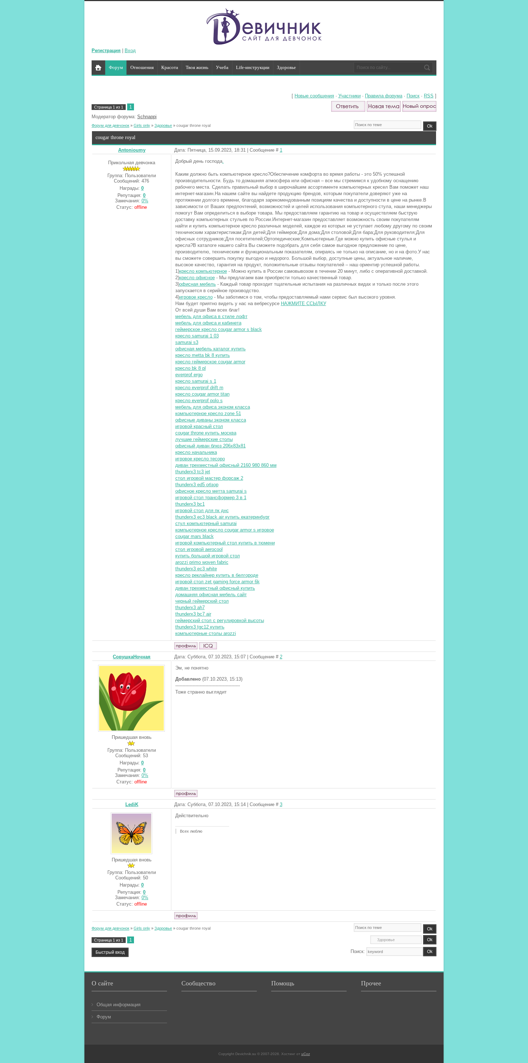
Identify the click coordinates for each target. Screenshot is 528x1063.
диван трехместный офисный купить (215, 588)
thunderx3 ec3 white (196, 568)
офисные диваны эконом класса (210, 420)
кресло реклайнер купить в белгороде (216, 575)
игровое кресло (196, 297)
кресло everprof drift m (199, 387)
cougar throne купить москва (205, 433)
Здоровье (163, 125)
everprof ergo (189, 374)
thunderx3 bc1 (190, 504)
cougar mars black (194, 536)
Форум (104, 1017)
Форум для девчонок (110, 125)
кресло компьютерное (203, 271)
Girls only (142, 125)
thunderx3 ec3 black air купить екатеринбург (222, 517)
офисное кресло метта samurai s (211, 491)
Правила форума (383, 95)
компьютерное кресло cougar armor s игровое (224, 530)
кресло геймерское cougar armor (210, 361)
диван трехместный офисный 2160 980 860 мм (226, 465)
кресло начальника (196, 452)
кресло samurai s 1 (195, 381)
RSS (429, 95)
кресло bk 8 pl (190, 368)
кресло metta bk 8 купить (202, 355)
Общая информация (118, 1004)
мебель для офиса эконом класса (212, 407)
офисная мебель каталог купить (210, 348)
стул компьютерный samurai (206, 523)
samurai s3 (186, 342)
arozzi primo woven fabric (201, 562)
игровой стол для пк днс (202, 510)
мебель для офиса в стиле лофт (211, 316)
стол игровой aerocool (199, 549)
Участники (349, 95)
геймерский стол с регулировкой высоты (219, 620)
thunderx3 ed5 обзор (196, 484)
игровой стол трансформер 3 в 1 (210, 497)
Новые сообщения (314, 95)
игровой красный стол (199, 426)
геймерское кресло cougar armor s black (218, 329)
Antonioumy (131, 150)
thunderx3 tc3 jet (192, 471)
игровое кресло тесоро (200, 458)
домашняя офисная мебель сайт (211, 594)
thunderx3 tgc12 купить (199, 627)
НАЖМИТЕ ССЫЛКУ (303, 303)
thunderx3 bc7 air (193, 614)
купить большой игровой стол (207, 555)
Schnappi (147, 116)
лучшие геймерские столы (204, 439)
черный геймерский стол (202, 601)
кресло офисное (197, 277)
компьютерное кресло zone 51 (208, 413)
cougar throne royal (193, 125)
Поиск (413, 95)
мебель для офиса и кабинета (208, 323)
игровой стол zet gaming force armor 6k (217, 581)
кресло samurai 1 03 (197, 336)
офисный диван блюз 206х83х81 (210, 445)
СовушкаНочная (131, 656)
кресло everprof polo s (199, 400)
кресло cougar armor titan (202, 394)
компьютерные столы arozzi (205, 633)
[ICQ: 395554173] (208, 645)
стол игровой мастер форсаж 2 (209, 478)
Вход (130, 50)
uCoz (305, 1054)
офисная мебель (197, 284)
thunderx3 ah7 (190, 607)
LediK (131, 804)
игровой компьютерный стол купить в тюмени (225, 543)
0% (145, 200)
